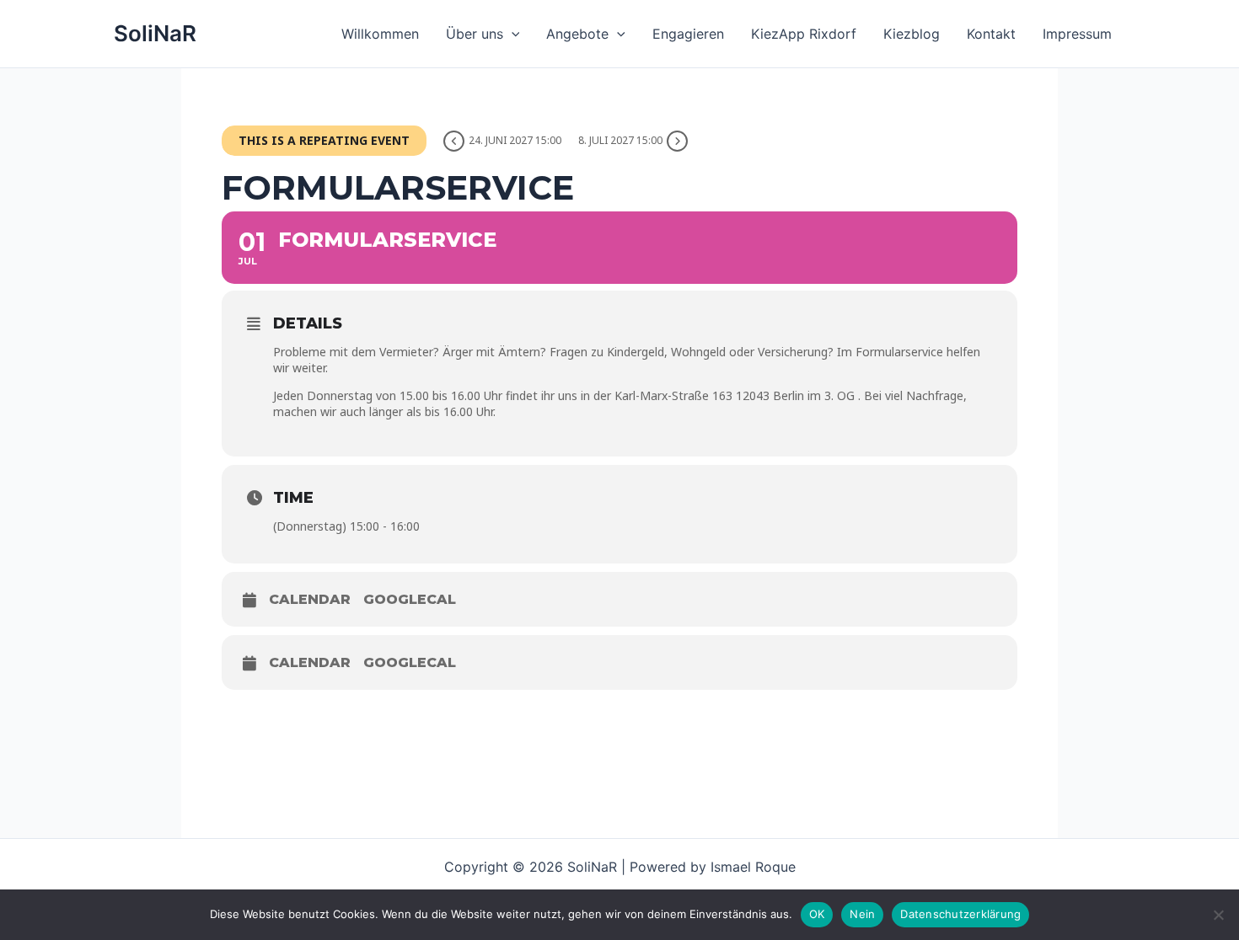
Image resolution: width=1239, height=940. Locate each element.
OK (817, 914)
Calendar (310, 599)
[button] (511, 33)
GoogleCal (409, 599)
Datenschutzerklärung (960, 914)
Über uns (474, 33)
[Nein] (1218, 914)
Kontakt (991, 33)
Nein (862, 914)
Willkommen (380, 33)
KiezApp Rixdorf (803, 33)
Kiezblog (911, 33)
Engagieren (688, 33)
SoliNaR (155, 33)
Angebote (577, 33)
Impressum (1077, 33)
